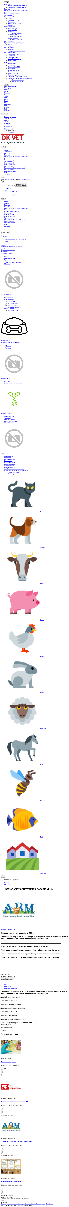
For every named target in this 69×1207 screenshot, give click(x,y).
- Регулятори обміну (18, 81)
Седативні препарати (14, 75)
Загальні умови (40, 1204)
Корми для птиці (13, 38)
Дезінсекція (11, 55)
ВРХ (5, 97)
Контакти (7, 93)
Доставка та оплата (12, 1204)
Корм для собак (12, 30)
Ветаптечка (11, 65)
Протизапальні (8, 41)
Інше (5, 62)
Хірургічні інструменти (15, 23)
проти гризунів (12, 60)
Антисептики (12, 63)
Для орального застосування (16, 51)
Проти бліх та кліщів (14, 59)
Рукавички (11, 22)
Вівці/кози (7, 104)
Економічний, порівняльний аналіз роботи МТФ (16, 1141)
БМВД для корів (13, 303)
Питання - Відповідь (11, 988)
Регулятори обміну (13, 474)
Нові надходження (10, 86)
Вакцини (7, 9)
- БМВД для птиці (17, 39)
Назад (6, 2)
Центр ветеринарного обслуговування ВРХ (15, 1102)
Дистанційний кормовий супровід (12, 1181)
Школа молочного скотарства (17, 7)
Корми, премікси (9, 26)
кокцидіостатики (13, 57)
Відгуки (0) (7, 986)
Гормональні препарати (11, 14)
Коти (5, 94)
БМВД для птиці (13, 310)
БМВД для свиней (13, 307)
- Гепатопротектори (18, 80)
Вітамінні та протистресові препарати (16, 10)
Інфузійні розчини (13, 70)
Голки (10, 18)
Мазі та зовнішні (13, 73)
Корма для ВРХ (12, 31)
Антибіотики (8, 151)
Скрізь (6, 150)
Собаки (6, 96)
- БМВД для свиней (17, 36)
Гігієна (6, 12)
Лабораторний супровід (8, 1062)
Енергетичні (12, 68)
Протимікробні (9, 47)
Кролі (6, 102)
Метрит (10, 46)
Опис (6, 984)
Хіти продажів (8, 88)
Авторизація (12, 130)
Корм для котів (12, 28)
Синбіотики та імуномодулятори (18, 76)
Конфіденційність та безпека (27, 1204)
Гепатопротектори (13, 472)
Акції (6, 91)
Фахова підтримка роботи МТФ (17, 5)
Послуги (7, 4)
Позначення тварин (14, 20)
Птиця (6, 101)
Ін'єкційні (11, 49)
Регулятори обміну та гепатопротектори (20, 78)
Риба (5, 109)
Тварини (7, 174)
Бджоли (6, 107)
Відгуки (6, 89)
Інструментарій (9, 17)
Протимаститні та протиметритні (14, 43)
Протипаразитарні (10, 52)
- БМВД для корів (17, 33)
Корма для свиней (13, 34)
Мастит (10, 44)
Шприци (10, 25)
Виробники (49, 1204)
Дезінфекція (8, 15)
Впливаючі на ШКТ (14, 67)
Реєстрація (11, 132)
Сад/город (7, 110)
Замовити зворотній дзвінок (9, 195)
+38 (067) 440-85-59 (24, 179)
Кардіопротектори (13, 72)
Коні (5, 105)
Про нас (3, 1204)
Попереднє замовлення (7, 978)
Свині (6, 99)
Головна (6, 883)
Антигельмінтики (13, 54)
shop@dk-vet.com (10, 179)
